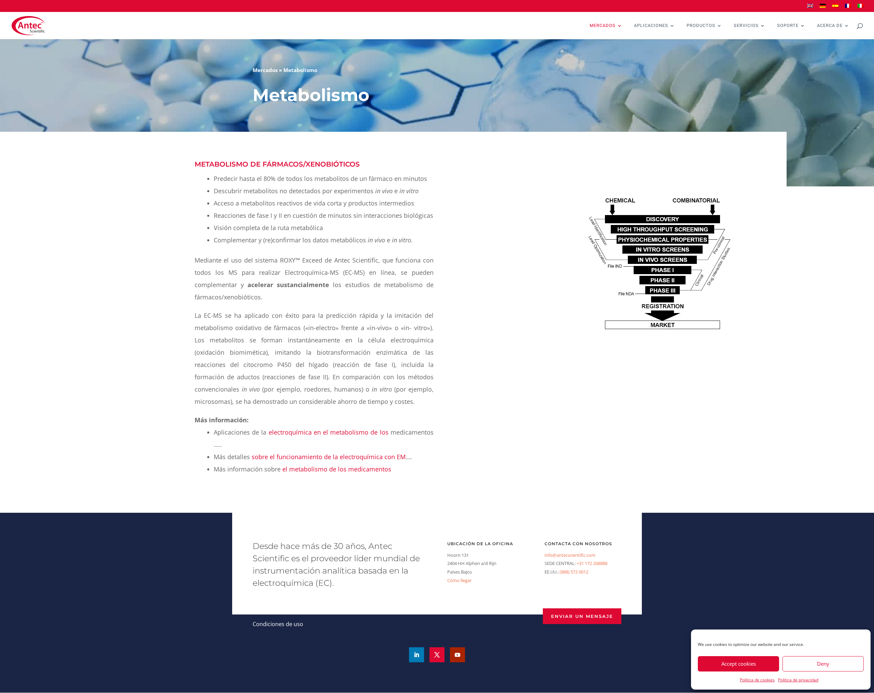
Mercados (603, 25)
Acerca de (830, 25)
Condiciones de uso (278, 624)
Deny (823, 663)
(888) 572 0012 (574, 572)
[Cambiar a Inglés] (810, 8)
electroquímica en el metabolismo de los (329, 432)
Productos (701, 25)
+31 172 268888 (592, 563)
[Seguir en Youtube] (457, 654)
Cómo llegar (459, 580)
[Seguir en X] (437, 654)
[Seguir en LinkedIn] (416, 654)
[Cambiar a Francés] (848, 8)
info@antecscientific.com (570, 555)
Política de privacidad (798, 680)
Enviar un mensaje (582, 616)
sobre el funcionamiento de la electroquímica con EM (329, 457)
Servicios (746, 25)
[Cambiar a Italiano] (861, 8)
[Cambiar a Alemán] (823, 8)
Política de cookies (757, 680)
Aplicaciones (651, 25)
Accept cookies (738, 663)
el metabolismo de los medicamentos (336, 469)
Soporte (788, 25)
